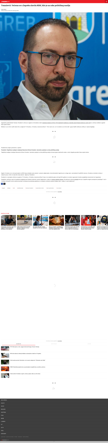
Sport (2, 406)
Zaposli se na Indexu (10, 436)
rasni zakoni (58, 188)
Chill (2, 430)
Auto (2, 427)
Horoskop (3, 433)
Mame (2, 418)
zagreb (3, 188)
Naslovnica (4, 400)
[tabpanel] (54, 362)
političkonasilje (20, 188)
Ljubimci (3, 421)
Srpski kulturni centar (40, 188)
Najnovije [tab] (18, 343)
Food (2, 415)
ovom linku (60, 191)
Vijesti (3, 403)
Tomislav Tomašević (29, 188)
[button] (106, 1)
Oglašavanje (3, 436)
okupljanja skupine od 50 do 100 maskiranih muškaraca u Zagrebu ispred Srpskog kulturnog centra (65, 122)
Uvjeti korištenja (25, 436)
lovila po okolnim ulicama (57, 179)
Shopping (3, 412)
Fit (1, 424)
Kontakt (15, 436)
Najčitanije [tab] (54, 343)
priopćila (76, 179)
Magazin (3, 409)
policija (8, 188)
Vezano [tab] (89, 343)
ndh (14, 188)
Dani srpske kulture (50, 188)
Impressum (20, 436)
